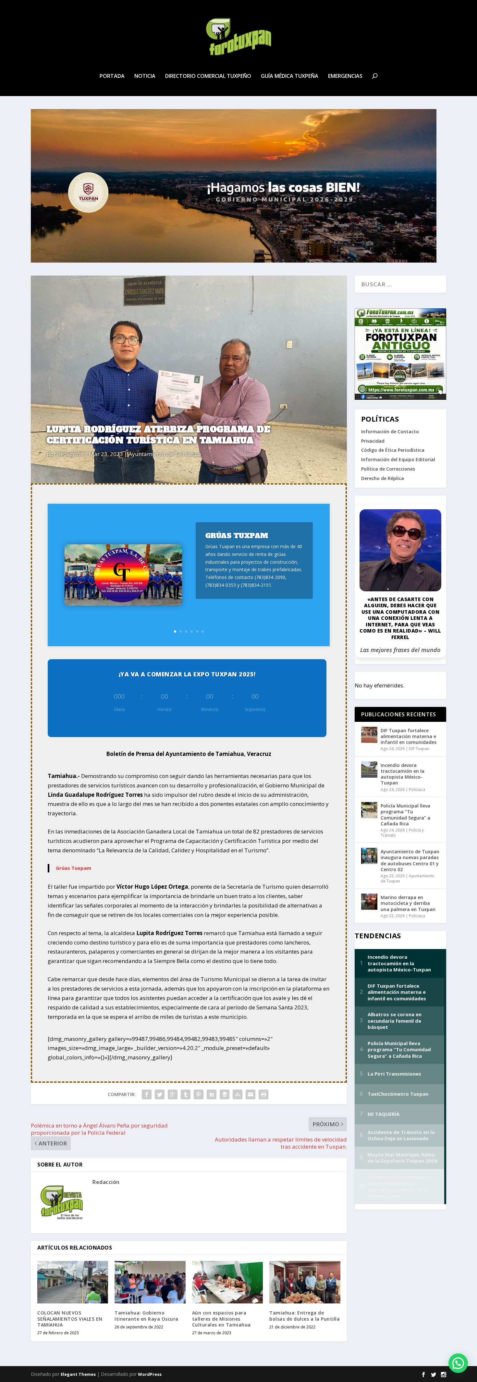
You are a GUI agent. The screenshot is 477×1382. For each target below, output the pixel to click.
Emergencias (345, 76)
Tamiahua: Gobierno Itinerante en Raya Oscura (146, 1316)
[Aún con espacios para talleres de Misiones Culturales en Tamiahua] (227, 1282)
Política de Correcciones (388, 469)
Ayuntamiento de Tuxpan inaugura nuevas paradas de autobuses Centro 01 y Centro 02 (410, 860)
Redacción (70, 454)
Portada (112, 76)
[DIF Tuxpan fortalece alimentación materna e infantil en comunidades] (369, 735)
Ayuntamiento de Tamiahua (164, 454)
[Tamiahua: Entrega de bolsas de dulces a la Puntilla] (304, 1282)
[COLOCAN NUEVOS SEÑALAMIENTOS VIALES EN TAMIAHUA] (72, 1282)
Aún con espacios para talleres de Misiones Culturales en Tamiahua (221, 1318)
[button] (458, 1363)
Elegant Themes (78, 1374)
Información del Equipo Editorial (398, 459)
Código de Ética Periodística (392, 450)
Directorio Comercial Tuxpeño (208, 76)
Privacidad (373, 441)
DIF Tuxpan (419, 748)
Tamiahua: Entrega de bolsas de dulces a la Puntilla (304, 1316)
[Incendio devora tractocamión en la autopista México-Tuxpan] (369, 769)
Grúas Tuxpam (236, 535)
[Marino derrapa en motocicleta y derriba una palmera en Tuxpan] (369, 902)
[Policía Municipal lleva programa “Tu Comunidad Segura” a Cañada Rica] (369, 810)
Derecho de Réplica (382, 478)
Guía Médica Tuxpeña (289, 76)
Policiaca (417, 789)
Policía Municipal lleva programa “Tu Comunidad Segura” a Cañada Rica (405, 815)
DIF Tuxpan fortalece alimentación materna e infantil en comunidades (408, 736)
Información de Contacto (390, 431)
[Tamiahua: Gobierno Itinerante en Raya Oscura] (150, 1282)
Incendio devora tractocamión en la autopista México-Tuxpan (402, 774)
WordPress (150, 1374)
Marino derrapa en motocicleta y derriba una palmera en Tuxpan (408, 903)
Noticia (144, 76)
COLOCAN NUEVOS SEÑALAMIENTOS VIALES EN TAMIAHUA (70, 1318)
